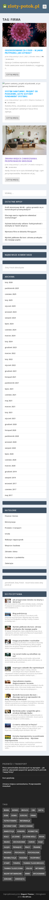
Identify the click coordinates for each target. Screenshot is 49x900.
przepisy (7, 852)
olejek (7, 847)
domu (14, 815)
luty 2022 (8, 359)
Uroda (7, 534)
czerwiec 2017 (10, 489)
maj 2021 (8, 401)
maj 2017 (8, 495)
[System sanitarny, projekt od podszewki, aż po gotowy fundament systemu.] (24, 85)
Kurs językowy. (8, 778)
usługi (29, 868)
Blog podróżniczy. (20, 613)
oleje (40, 842)
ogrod (32, 842)
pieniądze (17, 847)
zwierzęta (19, 879)
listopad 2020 (10, 430)
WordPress (26, 897)
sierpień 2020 (10, 448)
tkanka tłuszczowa (13, 868)
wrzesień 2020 (10, 442)
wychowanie (39, 873)
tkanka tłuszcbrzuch (33, 863)
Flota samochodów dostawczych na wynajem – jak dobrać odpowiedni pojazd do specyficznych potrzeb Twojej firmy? (24, 770)
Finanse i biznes (11, 516)
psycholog (19, 852)
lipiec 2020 (9, 454)
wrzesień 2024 (10, 312)
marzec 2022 (10, 353)
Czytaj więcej (12, 74)
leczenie (16, 836)
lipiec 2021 (9, 389)
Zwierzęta (9, 563)
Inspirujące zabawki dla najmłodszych (28, 668)
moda (41, 836)
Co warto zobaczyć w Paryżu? (25, 724)
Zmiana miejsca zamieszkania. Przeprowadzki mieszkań (21, 159)
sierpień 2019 (10, 477)
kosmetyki (33, 831)
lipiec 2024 (9, 324)
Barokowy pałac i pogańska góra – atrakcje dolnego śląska (27, 712)
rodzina (23, 858)
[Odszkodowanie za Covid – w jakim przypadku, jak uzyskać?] (24, 35)
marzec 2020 (10, 466)
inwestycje (9, 831)
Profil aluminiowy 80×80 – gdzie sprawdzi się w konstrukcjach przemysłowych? (24, 208)
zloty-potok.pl (13, 57)
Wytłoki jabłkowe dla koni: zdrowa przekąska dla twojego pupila (23, 238)
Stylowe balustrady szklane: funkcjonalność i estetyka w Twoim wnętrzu (23, 224)
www (27, 873)
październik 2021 (12, 383)
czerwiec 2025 (10, 294)
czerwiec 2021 (10, 395)
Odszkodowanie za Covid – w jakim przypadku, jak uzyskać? (24, 51)
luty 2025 (8, 300)
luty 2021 (8, 412)
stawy (7, 863)
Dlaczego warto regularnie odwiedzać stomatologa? (20, 216)
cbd (33, 810)
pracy (27, 847)
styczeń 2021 (10, 418)
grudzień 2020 (11, 424)
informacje (25, 821)
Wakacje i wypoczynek (14, 539)
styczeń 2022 (10, 365)
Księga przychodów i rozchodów (26, 640)
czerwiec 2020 (10, 460)
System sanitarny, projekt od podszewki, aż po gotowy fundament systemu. (21, 94)
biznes (15, 810)
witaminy (39, 868)
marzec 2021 (10, 406)
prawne (37, 847)
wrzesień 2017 (10, 483)
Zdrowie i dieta (34, 57)
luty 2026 (8, 282)
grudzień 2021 (11, 371)
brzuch (25, 810)
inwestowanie (26, 826)
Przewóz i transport (35, 165)
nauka (7, 842)
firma (33, 815)
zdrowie (8, 879)
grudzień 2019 (11, 471)
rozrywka (35, 858)
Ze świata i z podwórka (14, 557)
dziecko (23, 815)
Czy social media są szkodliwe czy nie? (27, 655)
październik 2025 (12, 288)
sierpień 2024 (10, 318)
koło (6, 836)
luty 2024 (8, 341)
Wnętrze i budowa (35, 100)
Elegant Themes (27, 894)
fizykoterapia (10, 821)
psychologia (33, 852)
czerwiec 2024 (10, 330)
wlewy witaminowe (13, 873)
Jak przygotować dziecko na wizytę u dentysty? (28, 601)
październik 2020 (12, 436)
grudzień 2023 (11, 347)
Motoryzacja (10, 522)
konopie (21, 831)
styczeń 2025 (10, 306)
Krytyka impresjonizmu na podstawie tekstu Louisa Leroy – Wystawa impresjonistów (24, 738)
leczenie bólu (29, 836)
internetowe (10, 826)
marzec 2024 (10, 335)
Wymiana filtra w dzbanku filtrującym (20, 231)
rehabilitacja (10, 858)
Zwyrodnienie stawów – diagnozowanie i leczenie (23, 682)
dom (6, 815)
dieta (40, 810)
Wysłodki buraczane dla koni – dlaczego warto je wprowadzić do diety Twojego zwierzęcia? (22, 697)
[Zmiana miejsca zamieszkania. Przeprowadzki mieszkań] (24, 140)
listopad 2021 (10, 377)
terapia (16, 863)
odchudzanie (19, 842)
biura (6, 810)
